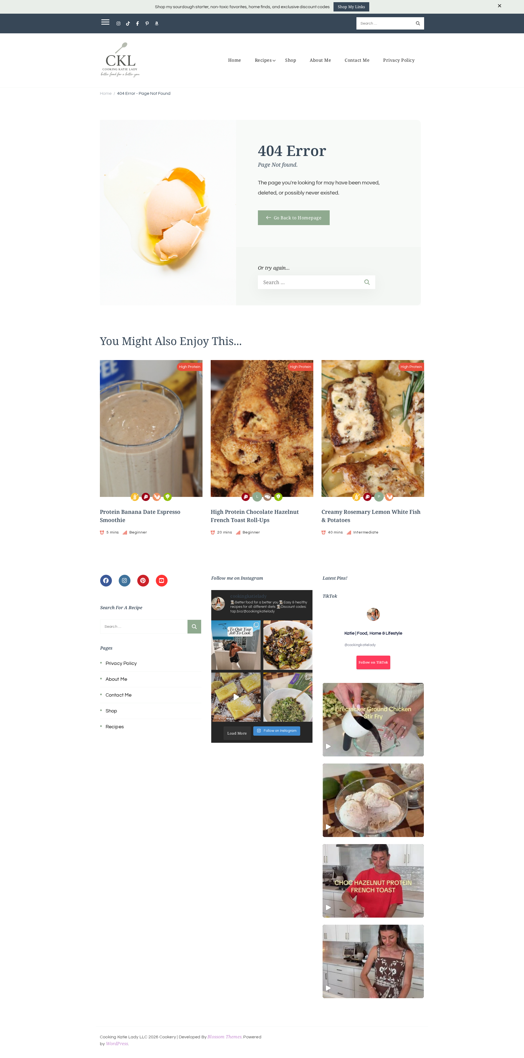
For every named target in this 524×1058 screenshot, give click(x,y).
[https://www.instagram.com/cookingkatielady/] (124, 581)
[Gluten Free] (135, 497)
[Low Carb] (267, 497)
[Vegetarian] (167, 497)
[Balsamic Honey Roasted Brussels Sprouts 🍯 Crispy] (288, 645)
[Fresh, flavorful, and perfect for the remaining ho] (288, 697)
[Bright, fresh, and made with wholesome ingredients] (236, 697)
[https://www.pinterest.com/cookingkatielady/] (143, 581)
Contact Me (357, 60)
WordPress (117, 1044)
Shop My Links (351, 6)
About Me (320, 60)
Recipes (263, 60)
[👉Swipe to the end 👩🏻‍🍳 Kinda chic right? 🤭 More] (236, 645)
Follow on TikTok (373, 662)
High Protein (189, 367)
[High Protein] (146, 497)
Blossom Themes (224, 1037)
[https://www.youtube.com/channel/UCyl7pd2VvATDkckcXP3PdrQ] (162, 581)
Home (234, 60)
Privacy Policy (399, 60)
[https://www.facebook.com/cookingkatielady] (106, 581)
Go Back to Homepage (296, 218)
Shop (290, 60)
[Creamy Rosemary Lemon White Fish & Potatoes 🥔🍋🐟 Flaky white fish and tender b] (373, 961)
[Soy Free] (157, 497)
